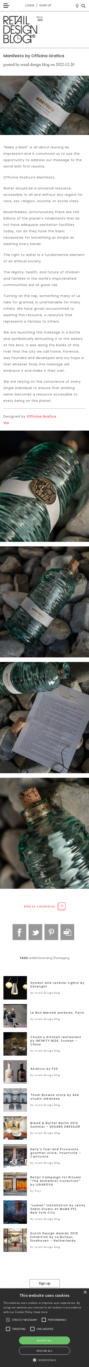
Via (6, 423)
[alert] (44, 1327)
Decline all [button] (44, 1350)
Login (29, 5)
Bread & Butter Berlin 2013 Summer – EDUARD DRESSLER (55, 1125)
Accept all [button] (44, 1340)
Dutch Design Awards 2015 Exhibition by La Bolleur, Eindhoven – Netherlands (54, 1237)
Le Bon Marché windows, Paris (57, 1013)
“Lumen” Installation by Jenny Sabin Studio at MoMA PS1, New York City (58, 1209)
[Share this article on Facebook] (19, 932)
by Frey (35, 1191)
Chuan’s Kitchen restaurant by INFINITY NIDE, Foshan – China (55, 1040)
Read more (40, 1312)
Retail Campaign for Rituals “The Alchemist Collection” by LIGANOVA (55, 1181)
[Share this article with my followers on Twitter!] (35, 932)
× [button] (85, 1292)
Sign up (45, 5)
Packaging (62, 958)
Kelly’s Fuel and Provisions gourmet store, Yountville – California (55, 1152)
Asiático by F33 (44, 1069)
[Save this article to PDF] (67, 932)
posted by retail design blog (26, 64)
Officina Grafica (41, 416)
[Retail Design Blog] (44, 29)
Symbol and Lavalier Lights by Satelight (57, 984)
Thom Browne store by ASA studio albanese (54, 1097)
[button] (8, 1319)
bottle (33, 958)
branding (45, 958)
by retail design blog (45, 993)
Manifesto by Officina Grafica (33, 56)
